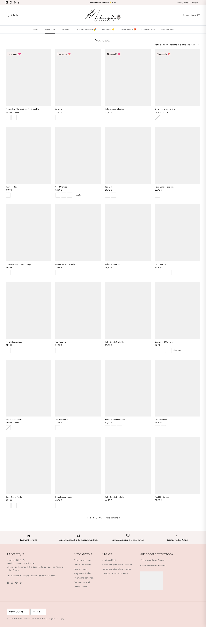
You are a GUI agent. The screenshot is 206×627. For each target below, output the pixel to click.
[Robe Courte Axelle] (28, 465)
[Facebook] (7, 2)
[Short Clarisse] (78, 155)
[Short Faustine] (28, 155)
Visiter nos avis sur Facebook (153, 565)
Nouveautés (50, 29)
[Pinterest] (15, 2)
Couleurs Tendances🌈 (86, 29)
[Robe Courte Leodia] (28, 388)
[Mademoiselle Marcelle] (103, 15)
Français (195, 2)
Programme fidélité (82, 573)
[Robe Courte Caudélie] (128, 465)
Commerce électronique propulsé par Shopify (47, 618)
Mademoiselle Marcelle (21, 618)
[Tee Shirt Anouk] (78, 388)
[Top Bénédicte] (177, 388)
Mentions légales (109, 560)
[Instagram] (11, 2)
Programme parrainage (84, 577)
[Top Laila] (128, 155)
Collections (65, 29)
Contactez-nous (148, 29)
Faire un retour (167, 29)
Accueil (35, 29)
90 (100, 517)
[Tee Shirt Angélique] (28, 310)
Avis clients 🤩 (108, 29)
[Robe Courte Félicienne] (177, 155)
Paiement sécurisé (82, 582)
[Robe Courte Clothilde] (128, 310)
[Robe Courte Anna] (128, 232)
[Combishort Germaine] (177, 310)
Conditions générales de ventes (116, 568)
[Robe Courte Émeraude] (78, 232)
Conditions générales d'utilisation (117, 564)
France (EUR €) (182, 2)
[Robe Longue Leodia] (78, 465)
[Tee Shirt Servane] (177, 465)
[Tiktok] (19, 2)
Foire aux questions (82, 560)
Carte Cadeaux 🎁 (128, 29)
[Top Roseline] (78, 310)
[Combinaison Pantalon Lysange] (28, 232)
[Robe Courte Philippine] (128, 388)
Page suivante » (113, 517)
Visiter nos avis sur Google (152, 560)
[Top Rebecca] (177, 232)
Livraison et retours (82, 564)
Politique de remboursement (115, 573)
